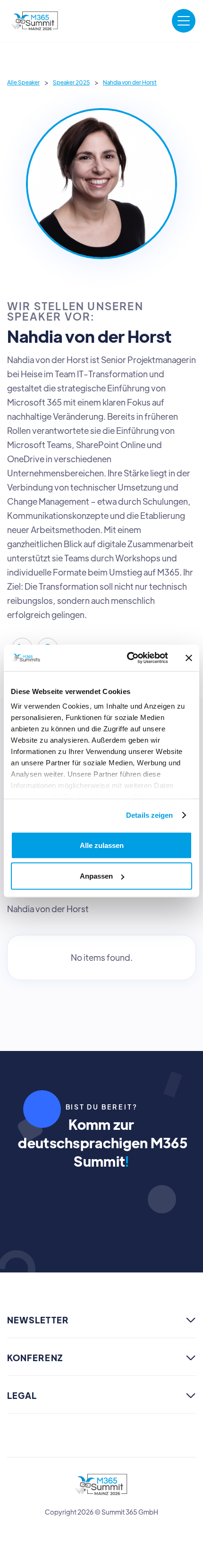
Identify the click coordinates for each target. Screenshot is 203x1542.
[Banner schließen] (189, 657)
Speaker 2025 (71, 82)
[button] (183, 21)
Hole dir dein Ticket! (101, 1205)
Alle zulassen (102, 845)
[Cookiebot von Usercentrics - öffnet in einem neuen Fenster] (127, 658)
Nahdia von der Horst (130, 82)
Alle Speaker (23, 82)
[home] (35, 20)
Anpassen (96, 876)
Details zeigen (149, 815)
